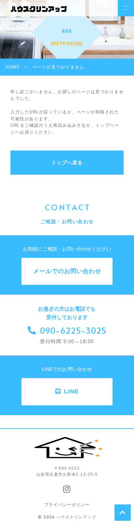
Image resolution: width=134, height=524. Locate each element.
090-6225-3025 (73, 330)
